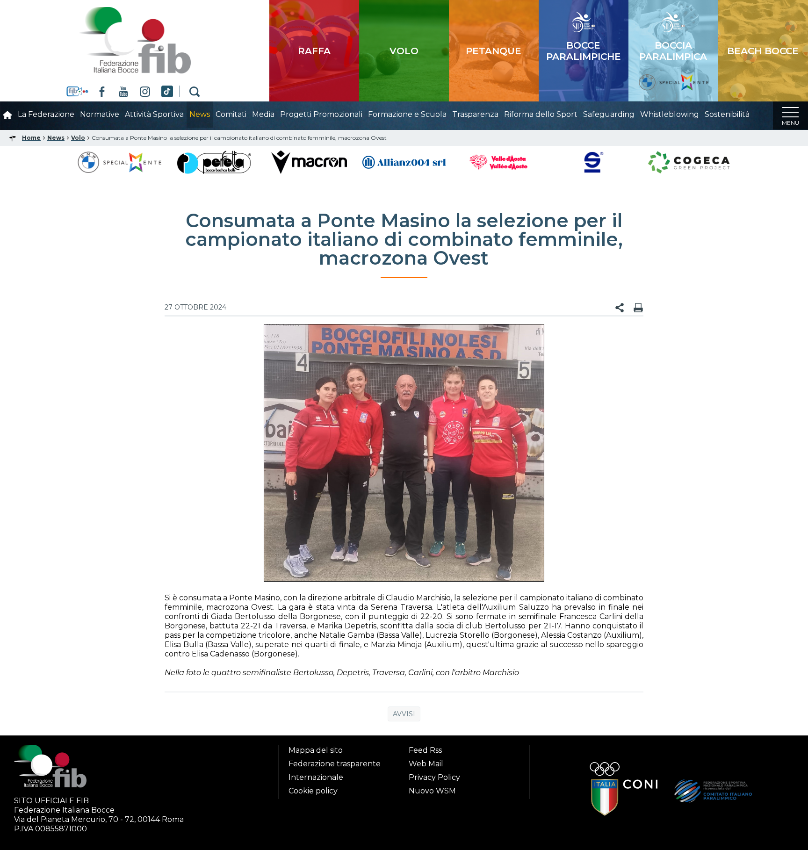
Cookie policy (313, 790)
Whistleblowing (669, 114)
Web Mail (426, 763)
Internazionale (316, 777)
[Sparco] (593, 161)
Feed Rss (425, 750)
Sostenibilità (727, 114)
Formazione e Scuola (407, 114)
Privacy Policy (434, 777)
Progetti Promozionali (321, 114)
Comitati (231, 114)
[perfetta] (214, 161)
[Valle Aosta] (499, 161)
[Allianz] (404, 161)
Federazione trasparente (335, 763)
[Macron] (308, 161)
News (199, 114)
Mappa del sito (316, 750)
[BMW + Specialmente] (119, 161)
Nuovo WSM (432, 790)
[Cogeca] (688, 161)
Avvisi (404, 714)
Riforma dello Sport (540, 114)
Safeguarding (609, 114)
